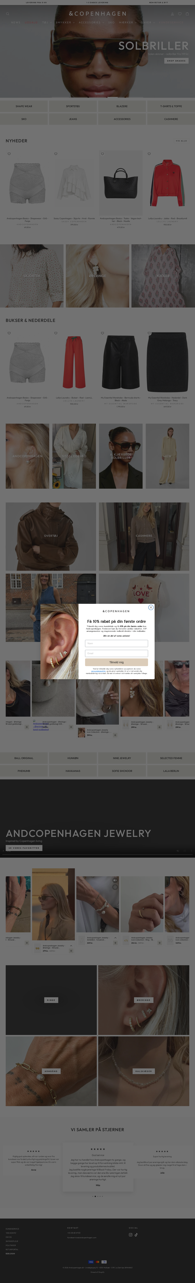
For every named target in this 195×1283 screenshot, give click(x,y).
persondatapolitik (98, 671)
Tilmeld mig (116, 662)
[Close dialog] (150, 607)
